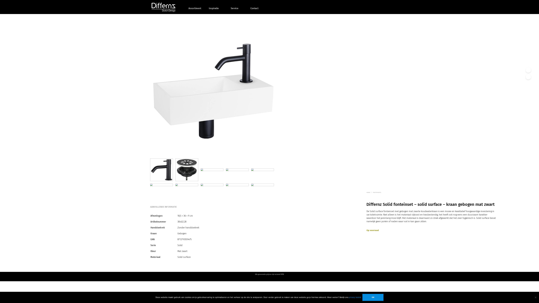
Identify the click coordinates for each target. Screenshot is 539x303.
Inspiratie (214, 8)
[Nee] (535, 297)
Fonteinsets (377, 192)
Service (234, 8)
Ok (373, 297)
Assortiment (195, 8)
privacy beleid (355, 297)
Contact (254, 8)
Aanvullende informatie (163, 207)
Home (368, 192)
